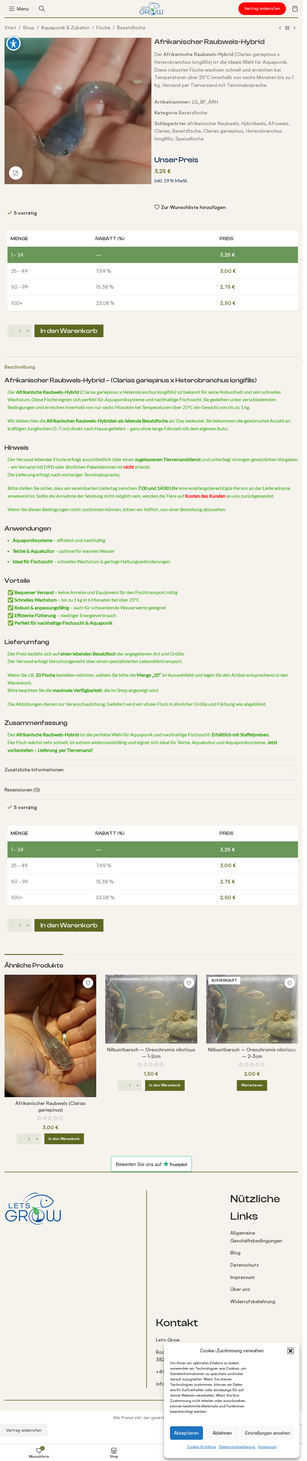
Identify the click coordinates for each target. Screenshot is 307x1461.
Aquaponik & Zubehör (65, 28)
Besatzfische (131, 28)
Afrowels (278, 123)
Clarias (162, 131)
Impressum (267, 1447)
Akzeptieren (186, 1433)
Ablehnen (222, 1433)
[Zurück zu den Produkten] (287, 28)
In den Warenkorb (68, 331)
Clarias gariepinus (223, 131)
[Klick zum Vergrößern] (15, 173)
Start (10, 28)
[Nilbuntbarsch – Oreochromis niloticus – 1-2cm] (151, 1009)
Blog (235, 1253)
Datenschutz (244, 1265)
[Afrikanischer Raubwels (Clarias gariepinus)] (50, 1036)
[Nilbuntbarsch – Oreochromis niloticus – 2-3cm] (252, 1009)
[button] (291, 1351)
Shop (28, 28)
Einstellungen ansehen (267, 1433)
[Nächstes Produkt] (294, 28)
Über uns (240, 1289)
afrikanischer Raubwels (213, 123)
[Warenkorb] (295, 9)
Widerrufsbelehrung (252, 1301)
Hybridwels (253, 123)
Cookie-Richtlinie (201, 1447)
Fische (103, 28)
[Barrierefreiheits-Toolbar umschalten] (13, 43)
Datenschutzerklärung (237, 1447)
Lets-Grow (168, 1340)
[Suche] (42, 9)
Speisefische (189, 139)
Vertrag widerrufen (262, 8)
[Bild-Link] (32, 1208)
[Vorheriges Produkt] (280, 28)
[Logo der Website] (151, 8)
